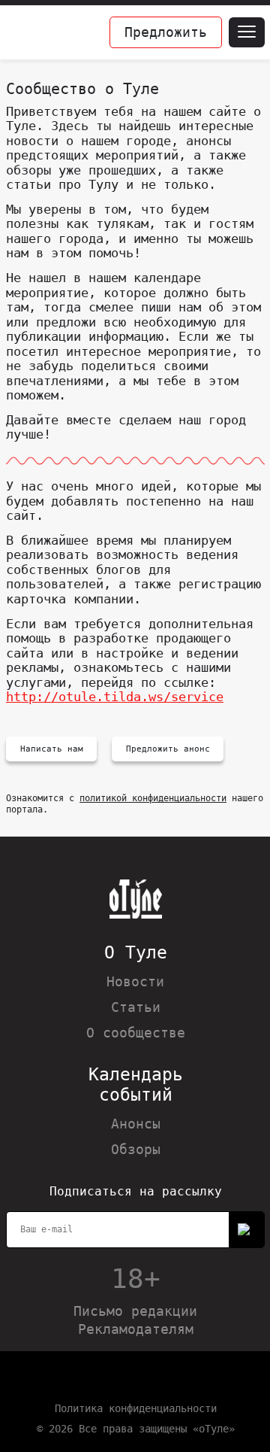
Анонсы (135, 1124)
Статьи (135, 1007)
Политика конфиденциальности (136, 1408)
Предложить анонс (168, 749)
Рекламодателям (136, 1329)
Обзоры (135, 1149)
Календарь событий (135, 1084)
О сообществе (135, 1032)
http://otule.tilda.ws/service (115, 696)
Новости (135, 981)
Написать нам (51, 749)
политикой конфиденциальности (153, 798)
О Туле (135, 952)
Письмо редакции (135, 1311)
